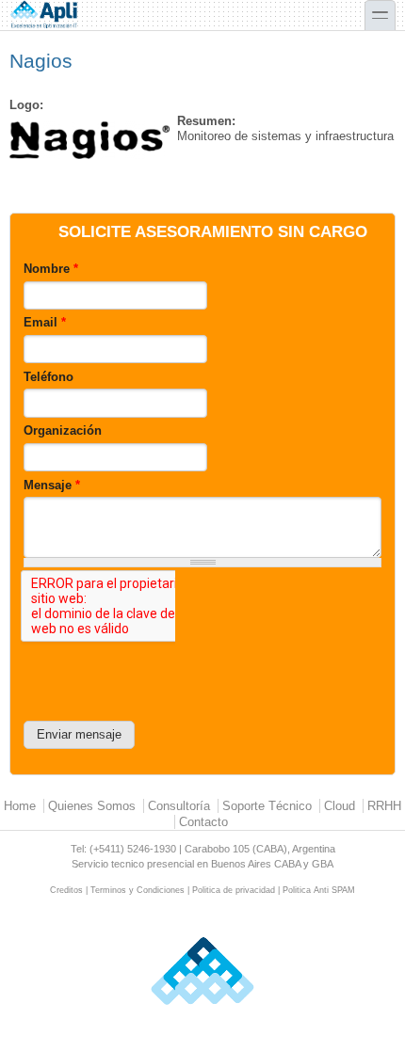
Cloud (339, 806)
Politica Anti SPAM (319, 890)
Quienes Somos (92, 806)
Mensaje (52, 485)
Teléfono (48, 377)
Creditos (66, 890)
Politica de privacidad (233, 890)
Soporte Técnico (267, 806)
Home (20, 806)
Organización (63, 430)
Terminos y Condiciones (137, 890)
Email (45, 322)
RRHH (384, 806)
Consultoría (179, 806)
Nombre (51, 269)
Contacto (203, 822)
